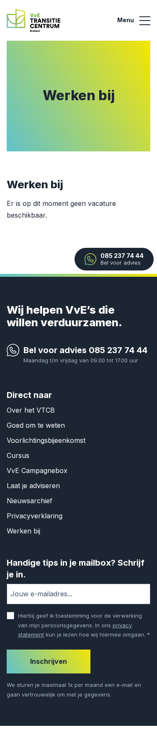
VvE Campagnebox (37, 470)
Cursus (18, 455)
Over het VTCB (31, 410)
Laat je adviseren (33, 485)
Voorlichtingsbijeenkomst (46, 440)
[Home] (33, 20)
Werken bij (23, 531)
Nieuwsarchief (29, 500)
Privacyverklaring (34, 516)
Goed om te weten (36, 425)
